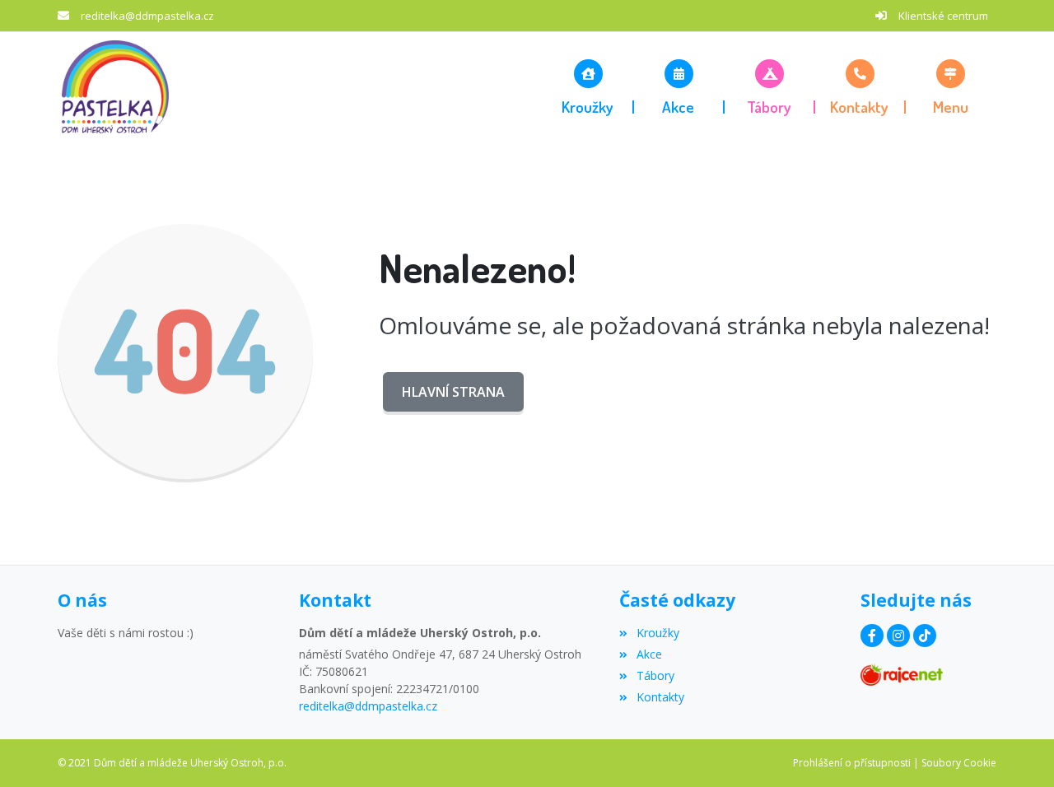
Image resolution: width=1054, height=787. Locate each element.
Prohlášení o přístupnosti (852, 763)
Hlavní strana (453, 392)
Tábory (655, 675)
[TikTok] (924, 635)
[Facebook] (872, 635)
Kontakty (660, 697)
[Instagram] (898, 635)
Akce (649, 654)
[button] (951, 86)
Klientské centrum (943, 15)
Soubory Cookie (958, 763)
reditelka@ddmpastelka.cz (147, 15)
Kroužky (658, 632)
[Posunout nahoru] (1017, 750)
